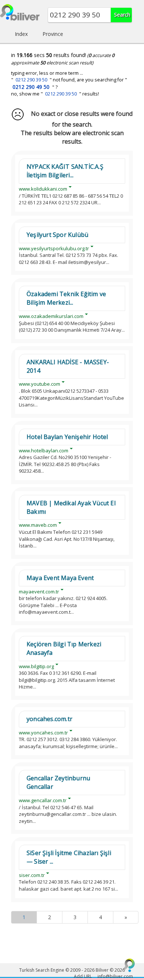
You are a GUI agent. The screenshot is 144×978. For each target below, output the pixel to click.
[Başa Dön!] (129, 965)
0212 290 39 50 (31, 80)
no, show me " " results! (55, 94)
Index (21, 33)
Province (52, 33)
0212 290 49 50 (31, 86)
